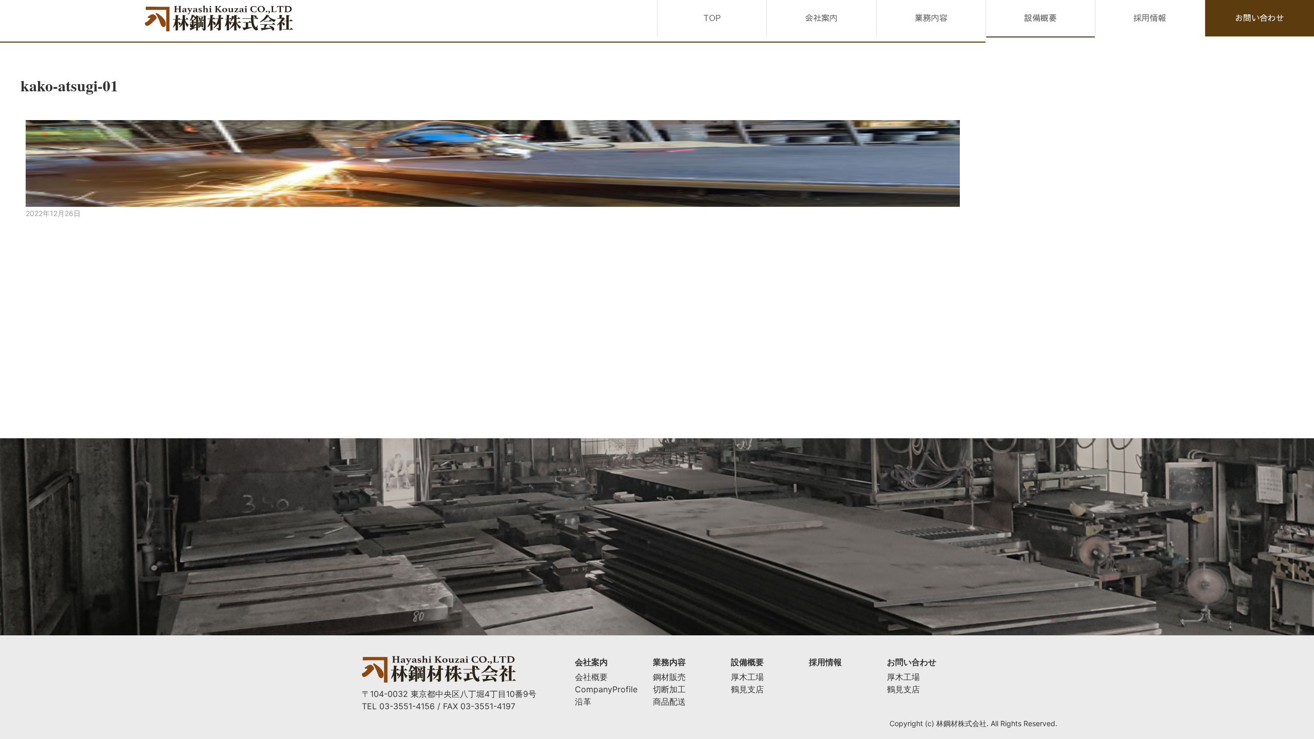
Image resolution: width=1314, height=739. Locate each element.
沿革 (583, 701)
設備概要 (1040, 17)
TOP (712, 17)
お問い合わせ (1259, 17)
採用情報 (1149, 17)
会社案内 (821, 17)
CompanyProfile (606, 689)
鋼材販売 (669, 677)
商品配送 (669, 701)
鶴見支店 (747, 689)
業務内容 (931, 17)
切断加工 (669, 689)
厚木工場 (747, 677)
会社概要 (591, 677)
